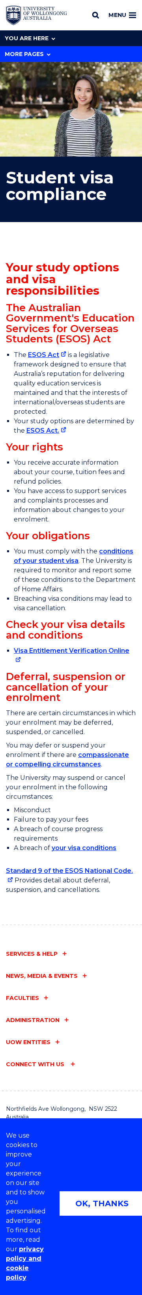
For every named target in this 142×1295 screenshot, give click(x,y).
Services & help (32, 953)
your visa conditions (84, 848)
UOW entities (28, 1042)
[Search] (95, 14)
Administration (33, 1020)
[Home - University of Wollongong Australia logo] (36, 15)
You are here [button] (27, 38)
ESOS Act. (42, 430)
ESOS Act (43, 355)
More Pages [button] (24, 54)
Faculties (22, 998)
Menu (117, 15)
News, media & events (42, 975)
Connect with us (36, 1064)
